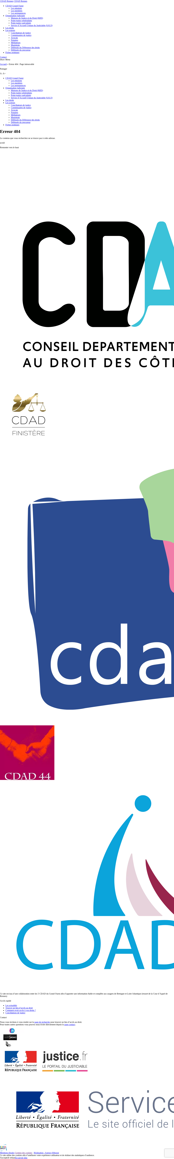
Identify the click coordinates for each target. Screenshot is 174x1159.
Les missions (16, 8)
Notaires (14, 40)
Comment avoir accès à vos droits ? (20, 1010)
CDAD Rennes (6, 1)
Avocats (14, 38)
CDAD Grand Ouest (14, 6)
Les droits (9, 28)
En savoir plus (21, 1158)
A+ (4, 73)
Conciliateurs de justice (21, 33)
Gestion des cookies (23, 1153)
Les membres (16, 11)
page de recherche (42, 1022)
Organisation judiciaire (15, 15)
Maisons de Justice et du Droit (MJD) (27, 18)
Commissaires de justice (21, 35)
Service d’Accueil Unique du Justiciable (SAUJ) (31, 25)
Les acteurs (10, 30)
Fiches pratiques (12, 52)
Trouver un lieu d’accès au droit (19, 1008)
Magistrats (15, 45)
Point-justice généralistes (21, 20)
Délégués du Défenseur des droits (25, 47)
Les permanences (18, 13)
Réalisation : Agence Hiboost (46, 1153)
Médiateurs (15, 42)
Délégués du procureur (20, 50)
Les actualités (11, 1005)
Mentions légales (7, 1153)
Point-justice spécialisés (21, 23)
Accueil (3, 64)
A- (1, 73)
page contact (69, 1024)
